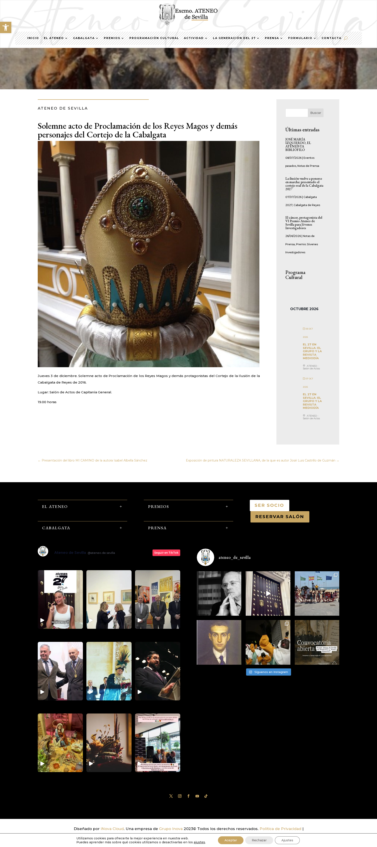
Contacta (331, 38)
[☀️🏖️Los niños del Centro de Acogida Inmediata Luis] (317, 593)
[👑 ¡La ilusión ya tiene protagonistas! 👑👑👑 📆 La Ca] (268, 642)
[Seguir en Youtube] (197, 796)
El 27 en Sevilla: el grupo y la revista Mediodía (312, 351)
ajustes (199, 842)
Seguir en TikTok (166, 552)
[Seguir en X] (171, 796)
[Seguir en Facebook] (188, 796)
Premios (112, 38)
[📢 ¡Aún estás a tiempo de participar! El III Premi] (317, 642)
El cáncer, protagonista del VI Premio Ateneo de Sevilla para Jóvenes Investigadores (303, 222)
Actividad (194, 38)
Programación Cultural (154, 38)
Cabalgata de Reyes (307, 205)
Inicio (33, 38)
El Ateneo (54, 38)
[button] (5, 27)
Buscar (315, 113)
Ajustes (287, 840)
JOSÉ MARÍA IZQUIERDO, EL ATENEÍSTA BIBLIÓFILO (298, 144)
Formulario (300, 38)
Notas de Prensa (308, 165)
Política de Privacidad (280, 829)
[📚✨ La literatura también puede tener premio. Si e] (268, 593)
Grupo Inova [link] (171, 829)
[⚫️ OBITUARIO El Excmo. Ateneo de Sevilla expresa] (219, 593)
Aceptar (230, 840)
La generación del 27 (234, 38)
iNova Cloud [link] (112, 829)
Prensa (272, 38)
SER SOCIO (269, 505)
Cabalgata (84, 38)
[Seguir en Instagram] (179, 796)
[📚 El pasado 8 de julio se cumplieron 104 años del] (219, 642)
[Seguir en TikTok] (205, 796)
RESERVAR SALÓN (280, 516)
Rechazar (259, 840)
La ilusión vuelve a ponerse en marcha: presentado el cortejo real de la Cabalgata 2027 (304, 183)
